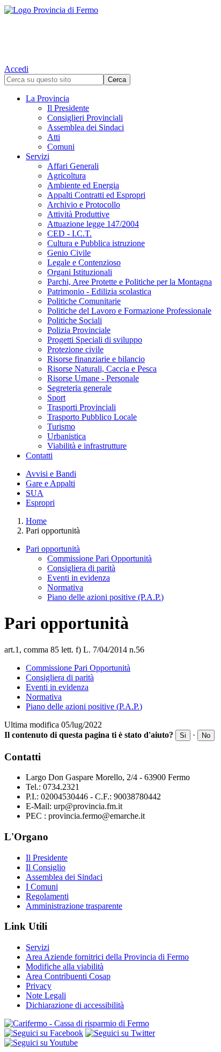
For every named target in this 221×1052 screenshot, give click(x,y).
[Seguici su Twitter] (120, 1033)
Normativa (65, 587)
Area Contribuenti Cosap (68, 976)
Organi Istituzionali (79, 272)
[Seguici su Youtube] (41, 1042)
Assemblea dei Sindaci (85, 127)
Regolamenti (47, 896)
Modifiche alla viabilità (65, 966)
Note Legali (46, 995)
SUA (34, 493)
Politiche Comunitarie (84, 301)
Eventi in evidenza (78, 577)
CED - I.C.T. (69, 233)
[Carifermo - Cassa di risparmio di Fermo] (110, 1023)
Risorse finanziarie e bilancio (96, 359)
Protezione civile (75, 349)
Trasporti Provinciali (81, 407)
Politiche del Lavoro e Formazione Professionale (129, 310)
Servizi (37, 156)
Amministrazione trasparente (74, 905)
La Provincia (47, 98)
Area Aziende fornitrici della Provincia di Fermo (107, 956)
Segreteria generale (79, 387)
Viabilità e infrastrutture (87, 445)
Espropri (40, 502)
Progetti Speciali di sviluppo (94, 339)
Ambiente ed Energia (83, 185)
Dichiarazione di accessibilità (75, 1005)
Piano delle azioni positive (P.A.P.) (105, 597)
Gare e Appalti (50, 483)
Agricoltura (66, 175)
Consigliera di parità (81, 568)
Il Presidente (68, 108)
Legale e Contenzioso (84, 262)
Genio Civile (69, 252)
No (206, 735)
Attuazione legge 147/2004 (93, 223)
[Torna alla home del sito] (110, 32)
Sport (56, 397)
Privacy (38, 985)
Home (36, 520)
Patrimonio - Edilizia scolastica (99, 291)
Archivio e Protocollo (83, 204)
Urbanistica (66, 436)
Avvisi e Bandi (51, 473)
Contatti (39, 455)
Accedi (16, 68)
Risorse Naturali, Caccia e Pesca (102, 368)
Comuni (61, 146)
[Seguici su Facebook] (43, 1033)
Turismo (61, 426)
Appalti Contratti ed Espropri (96, 194)
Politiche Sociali (74, 320)
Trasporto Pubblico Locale (92, 416)
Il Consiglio (45, 867)
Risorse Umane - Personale (93, 378)
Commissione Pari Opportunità (99, 558)
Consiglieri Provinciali (85, 117)
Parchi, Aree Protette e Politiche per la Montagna (129, 281)
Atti (53, 137)
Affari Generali (73, 166)
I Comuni (42, 886)
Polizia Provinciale (78, 330)
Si (183, 735)
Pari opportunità (53, 548)
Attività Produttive (78, 214)
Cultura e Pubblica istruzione (96, 243)
